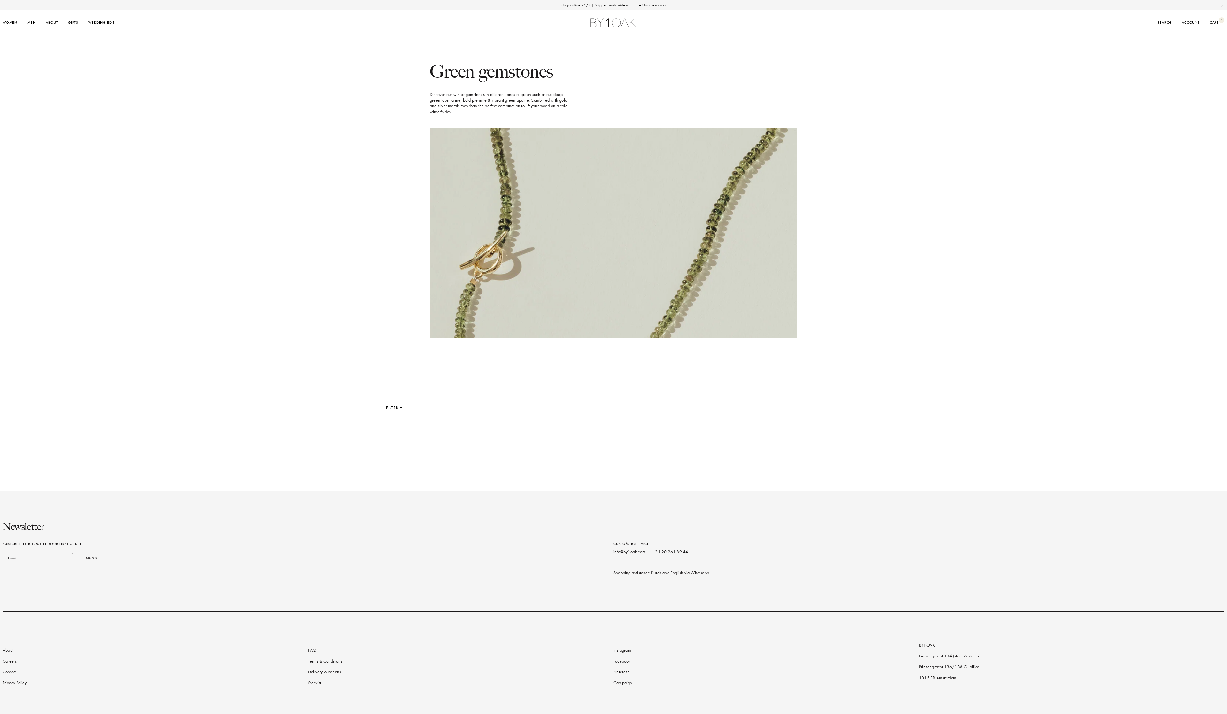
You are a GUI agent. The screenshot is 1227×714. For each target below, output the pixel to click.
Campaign (623, 683)
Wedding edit (101, 22)
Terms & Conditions (325, 661)
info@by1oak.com (629, 552)
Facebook (622, 661)
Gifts (73, 22)
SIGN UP (93, 558)
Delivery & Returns (324, 672)
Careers (10, 661)
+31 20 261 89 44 (670, 552)
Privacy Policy (15, 683)
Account (1191, 22)
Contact (9, 672)
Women (10, 22)
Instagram (622, 650)
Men (31, 22)
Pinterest (621, 672)
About (52, 22)
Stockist (314, 683)
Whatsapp (700, 573)
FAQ (312, 650)
